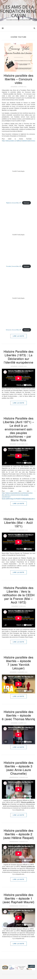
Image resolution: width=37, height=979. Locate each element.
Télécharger (26, 203)
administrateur (13, 777)
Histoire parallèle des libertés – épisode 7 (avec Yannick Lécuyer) (18, 662)
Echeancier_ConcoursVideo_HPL (13, 330)
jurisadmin (14, 86)
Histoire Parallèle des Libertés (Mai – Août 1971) (18, 522)
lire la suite (18, 336)
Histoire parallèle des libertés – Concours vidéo (18, 79)
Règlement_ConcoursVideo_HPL (13, 203)
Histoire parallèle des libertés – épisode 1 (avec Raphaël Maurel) (18, 898)
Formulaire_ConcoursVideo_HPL (13, 266)
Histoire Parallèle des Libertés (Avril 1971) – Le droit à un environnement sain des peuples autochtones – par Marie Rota (18, 429)
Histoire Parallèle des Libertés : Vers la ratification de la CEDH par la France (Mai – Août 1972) (19, 594)
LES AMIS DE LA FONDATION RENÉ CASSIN (18, 11)
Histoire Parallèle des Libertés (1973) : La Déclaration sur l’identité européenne (18, 356)
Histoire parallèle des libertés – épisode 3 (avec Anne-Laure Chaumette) (18, 767)
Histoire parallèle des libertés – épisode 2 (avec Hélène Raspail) (18, 834)
